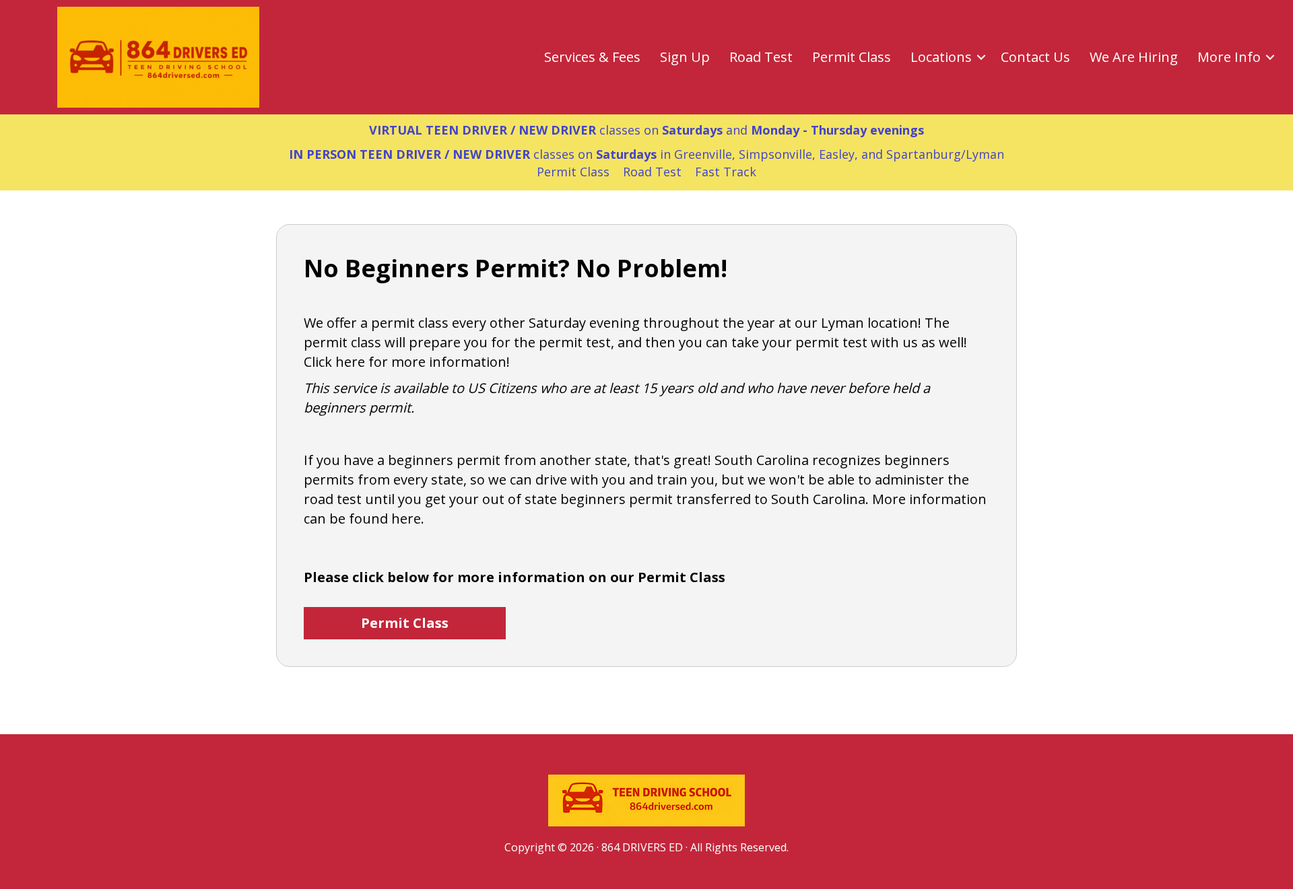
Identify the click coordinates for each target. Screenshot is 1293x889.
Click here (334, 362)
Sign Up (685, 57)
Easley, (838, 154)
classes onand (646, 130)
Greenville (703, 154)
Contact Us (1035, 57)
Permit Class (851, 57)
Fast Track (725, 172)
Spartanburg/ (926, 154)
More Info (1229, 57)
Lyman (985, 154)
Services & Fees (592, 57)
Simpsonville (775, 154)
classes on (473, 154)
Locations (941, 57)
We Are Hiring (1134, 57)
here (406, 518)
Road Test (761, 57)
